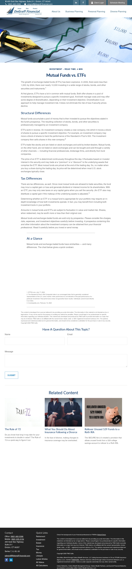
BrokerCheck (101, 535)
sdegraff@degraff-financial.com (40, 4)
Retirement (40, 536)
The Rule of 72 (13, 429)
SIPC (77, 560)
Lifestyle (39, 555)
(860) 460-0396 (14, 4)
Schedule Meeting (117, 2)
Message (9, 351)
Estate (38, 543)
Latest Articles (42, 559)
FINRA (73, 560)
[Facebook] (83, 2)
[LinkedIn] (76, 2)
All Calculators (42, 565)
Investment (40, 539)
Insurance (40, 546)
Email (70, 334)
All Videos (40, 562)
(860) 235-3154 (17, 539)
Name (7, 334)
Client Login (99, 2)
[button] (56, 11)
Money (39, 552)
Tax (37, 549)
